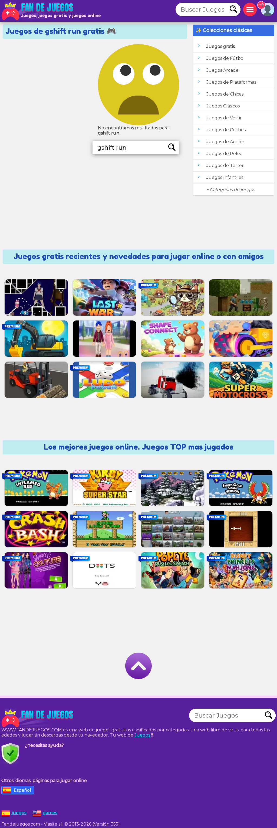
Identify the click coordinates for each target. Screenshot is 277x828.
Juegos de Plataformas (231, 82)
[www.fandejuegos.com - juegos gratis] (37, 718)
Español (22, 790)
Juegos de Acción (225, 141)
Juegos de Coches (226, 129)
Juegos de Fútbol (225, 58)
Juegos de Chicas (224, 94)
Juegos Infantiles (224, 177)
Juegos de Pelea (224, 153)
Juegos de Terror (225, 165)
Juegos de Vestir (224, 117)
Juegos (142, 735)
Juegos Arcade (222, 70)
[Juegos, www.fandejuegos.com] (37, 10)
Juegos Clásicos (223, 106)
